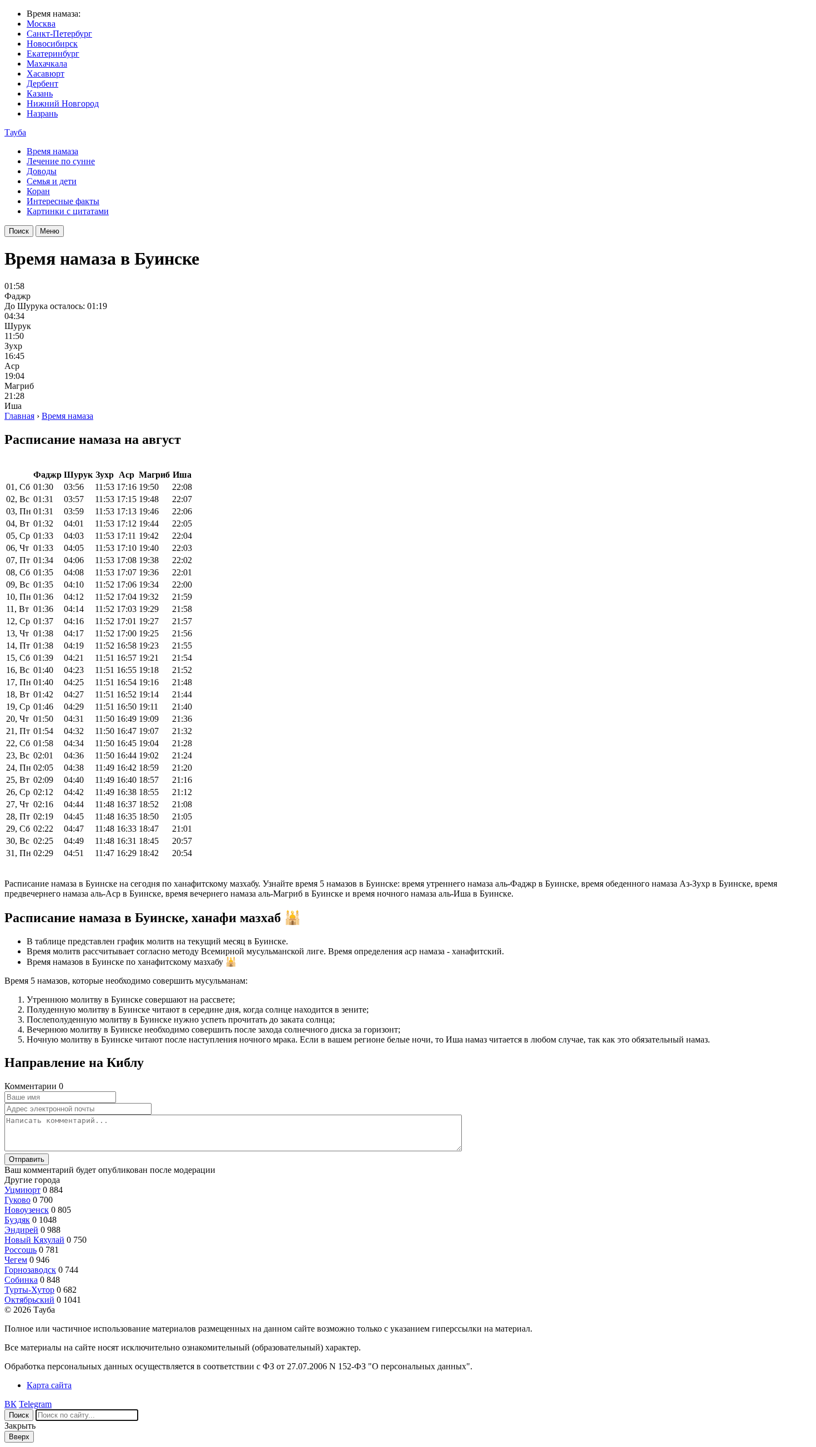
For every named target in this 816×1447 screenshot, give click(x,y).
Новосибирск (52, 43)
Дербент (42, 83)
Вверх (19, 1437)
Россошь (20, 1249)
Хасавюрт (45, 73)
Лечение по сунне (61, 161)
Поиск (19, 231)
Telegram (35, 1404)
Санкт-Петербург (59, 33)
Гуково (17, 1200)
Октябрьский (29, 1299)
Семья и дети (52, 181)
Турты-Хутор (29, 1289)
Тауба (15, 132)
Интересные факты (63, 201)
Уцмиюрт (22, 1190)
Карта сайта (49, 1385)
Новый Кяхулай (34, 1239)
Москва (41, 23)
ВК (10, 1404)
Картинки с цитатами (68, 211)
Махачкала (47, 63)
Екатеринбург (53, 53)
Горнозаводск (30, 1269)
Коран (38, 191)
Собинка (21, 1279)
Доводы (42, 171)
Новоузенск (26, 1210)
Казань (40, 93)
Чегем (15, 1259)
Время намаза (52, 151)
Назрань (42, 113)
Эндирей (21, 1229)
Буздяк (17, 1220)
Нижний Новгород (63, 103)
